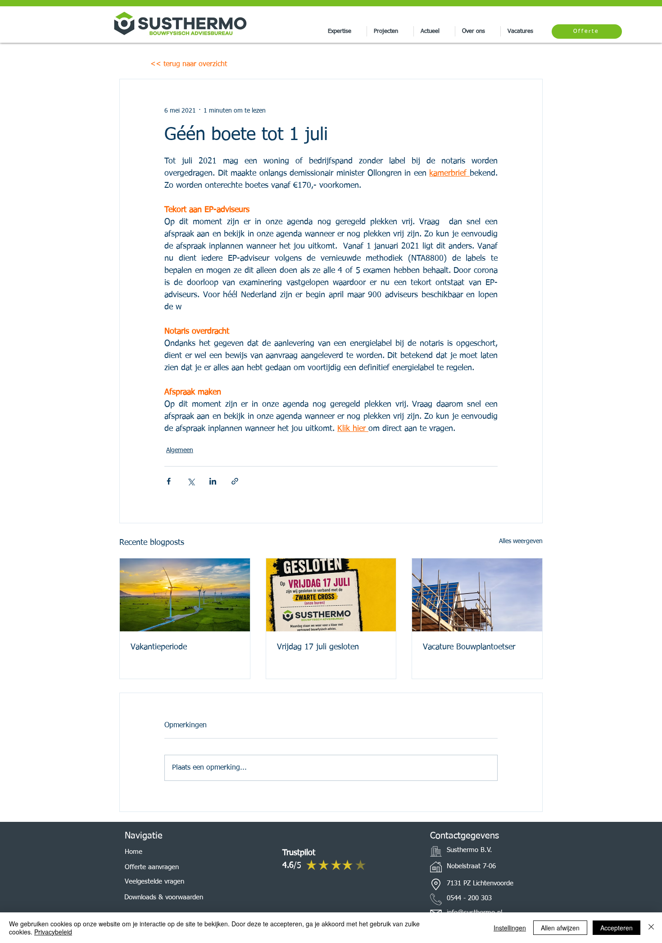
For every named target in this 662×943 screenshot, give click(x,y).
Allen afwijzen (560, 927)
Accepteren (616, 927)
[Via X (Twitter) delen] (190, 481)
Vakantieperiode (159, 647)
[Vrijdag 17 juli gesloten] (331, 594)
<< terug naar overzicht (188, 64)
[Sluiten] (651, 928)
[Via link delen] (235, 481)
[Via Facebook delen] (168, 481)
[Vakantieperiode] (185, 594)
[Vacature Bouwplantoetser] (477, 594)
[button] (344, 31)
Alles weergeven (521, 541)
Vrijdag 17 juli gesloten (318, 647)
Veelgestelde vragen (154, 881)
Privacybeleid (53, 931)
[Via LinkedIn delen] (213, 481)
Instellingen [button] (510, 927)
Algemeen (179, 450)
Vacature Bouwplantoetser (469, 647)
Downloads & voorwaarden (163, 897)
